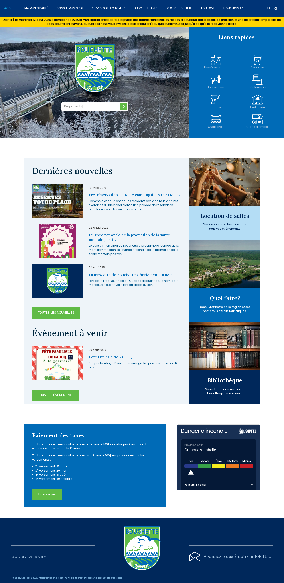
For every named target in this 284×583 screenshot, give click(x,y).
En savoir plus (47, 494)
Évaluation (257, 107)
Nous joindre (18, 556)
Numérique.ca (18, 578)
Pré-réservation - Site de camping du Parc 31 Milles (135, 195)
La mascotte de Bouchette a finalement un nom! (131, 275)
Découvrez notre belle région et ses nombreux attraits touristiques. (224, 309)
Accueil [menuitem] (10, 8)
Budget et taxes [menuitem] (146, 8)
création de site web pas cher (92, 578)
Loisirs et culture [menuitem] (179, 8)
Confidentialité (37, 556)
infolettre (110, 578)
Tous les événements (55, 395)
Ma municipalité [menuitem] (36, 8)
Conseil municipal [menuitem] (69, 8)
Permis (216, 107)
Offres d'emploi (257, 127)
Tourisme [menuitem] (208, 8)
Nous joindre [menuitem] (233, 8)
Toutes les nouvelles (56, 312)
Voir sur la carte (196, 485)
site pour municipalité (66, 578)
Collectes (257, 67)
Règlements (257, 87)
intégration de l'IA (46, 578)
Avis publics (215, 87)
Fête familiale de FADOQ (111, 357)
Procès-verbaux (215, 67)
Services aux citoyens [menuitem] (108, 8)
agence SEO (32, 578)
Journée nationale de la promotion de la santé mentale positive (129, 237)
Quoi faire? (216, 127)
